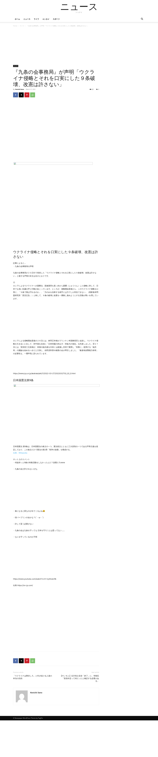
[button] (142, 19)
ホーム (17, 19)
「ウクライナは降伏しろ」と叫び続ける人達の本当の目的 (32, 677)
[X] (21, 94)
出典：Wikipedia (20, 453)
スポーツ (56, 19)
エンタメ (45, 19)
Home (15, 26)
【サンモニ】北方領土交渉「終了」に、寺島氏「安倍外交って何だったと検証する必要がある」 (79, 678)
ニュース (26, 19)
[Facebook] (15, 94)
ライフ (36, 19)
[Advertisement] (56, 46)
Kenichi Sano (19, 89)
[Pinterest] (26, 94)
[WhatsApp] (32, 94)
